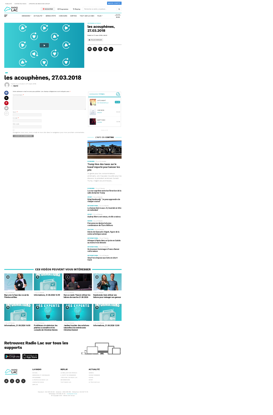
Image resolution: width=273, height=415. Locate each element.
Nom (15, 112)
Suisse (91, 377)
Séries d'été (51, 16)
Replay (77, 9)
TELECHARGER (96, 40)
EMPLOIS (35, 384)
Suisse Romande (94, 375)
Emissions (26, 16)
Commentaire (18, 95)
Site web (16, 124)
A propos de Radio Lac (40, 380)
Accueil (35, 373)
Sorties (73, 16)
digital (15, 86)
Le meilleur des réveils (69, 373)
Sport (91, 380)
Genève (91, 373)
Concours (63, 16)
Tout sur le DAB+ (87, 16)
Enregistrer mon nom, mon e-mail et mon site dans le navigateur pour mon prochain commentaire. (48, 132)
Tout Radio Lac (66, 382)
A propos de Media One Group (39, 3)
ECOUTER (49, 9)
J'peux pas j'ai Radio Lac (69, 377)
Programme (63, 9)
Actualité (38, 16)
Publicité (8, 3)
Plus (99, 16)
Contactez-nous (20, 3)
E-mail (16, 118)
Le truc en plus (94, 382)
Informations (65, 380)
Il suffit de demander (68, 375)
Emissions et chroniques (41, 375)
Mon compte (114, 3)
